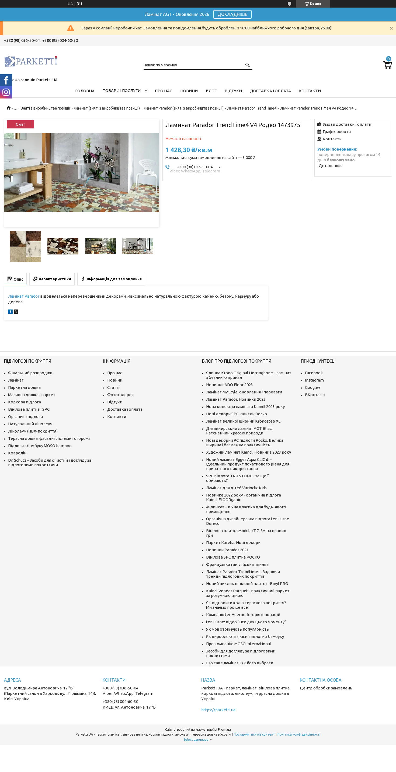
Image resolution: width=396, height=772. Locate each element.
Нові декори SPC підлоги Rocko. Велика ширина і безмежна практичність (244, 442)
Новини (189, 91)
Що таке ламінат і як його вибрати (239, 663)
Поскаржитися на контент (254, 734)
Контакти (310, 91)
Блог (211, 91)
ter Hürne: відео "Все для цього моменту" (246, 622)
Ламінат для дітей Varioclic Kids (236, 487)
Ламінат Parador (23, 296)
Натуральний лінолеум (30, 423)
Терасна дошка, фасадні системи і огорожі (49, 438)
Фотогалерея (120, 394)
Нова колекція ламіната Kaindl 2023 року (245, 406)
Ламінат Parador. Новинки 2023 (236, 399)
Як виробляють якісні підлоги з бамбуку (245, 636)
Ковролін (17, 453)
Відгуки (233, 91)
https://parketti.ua (218, 710)
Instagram (314, 380)
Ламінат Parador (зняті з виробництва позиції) (184, 108)
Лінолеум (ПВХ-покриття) (33, 431)
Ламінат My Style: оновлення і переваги (244, 392)
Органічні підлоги (25, 416)
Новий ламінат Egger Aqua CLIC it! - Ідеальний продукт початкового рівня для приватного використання (247, 464)
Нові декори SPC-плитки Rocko (236, 413)
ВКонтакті (315, 394)
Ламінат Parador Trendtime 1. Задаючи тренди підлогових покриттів (243, 574)
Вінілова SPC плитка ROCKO (233, 557)
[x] (16, 312)
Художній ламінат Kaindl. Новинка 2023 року (248, 452)
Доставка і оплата (270, 91)
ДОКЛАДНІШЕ (232, 14)
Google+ (313, 387)
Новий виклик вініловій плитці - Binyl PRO (247, 583)
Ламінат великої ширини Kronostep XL (243, 421)
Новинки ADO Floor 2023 (229, 384)
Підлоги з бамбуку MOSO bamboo (40, 445)
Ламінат (16, 380)
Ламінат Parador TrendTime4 (251, 108)
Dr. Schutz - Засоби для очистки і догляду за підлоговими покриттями (49, 462)
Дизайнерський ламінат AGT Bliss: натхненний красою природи (239, 430)
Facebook (314, 372)
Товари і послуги (122, 90)
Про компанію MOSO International (238, 643)
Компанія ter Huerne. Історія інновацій (243, 614)
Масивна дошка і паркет (31, 394)
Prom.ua (224, 729)
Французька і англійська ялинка (237, 564)
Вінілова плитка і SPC (29, 409)
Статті (113, 387)
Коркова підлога (24, 402)
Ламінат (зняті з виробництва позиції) (107, 108)
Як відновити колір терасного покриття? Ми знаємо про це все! (246, 605)
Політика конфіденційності (298, 734)
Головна (85, 91)
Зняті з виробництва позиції (45, 108)
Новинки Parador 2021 (227, 549)
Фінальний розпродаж (30, 372)
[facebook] (10, 312)
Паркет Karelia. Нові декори (233, 542)
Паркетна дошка (24, 387)
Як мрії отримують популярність (237, 629)
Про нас (163, 91)
